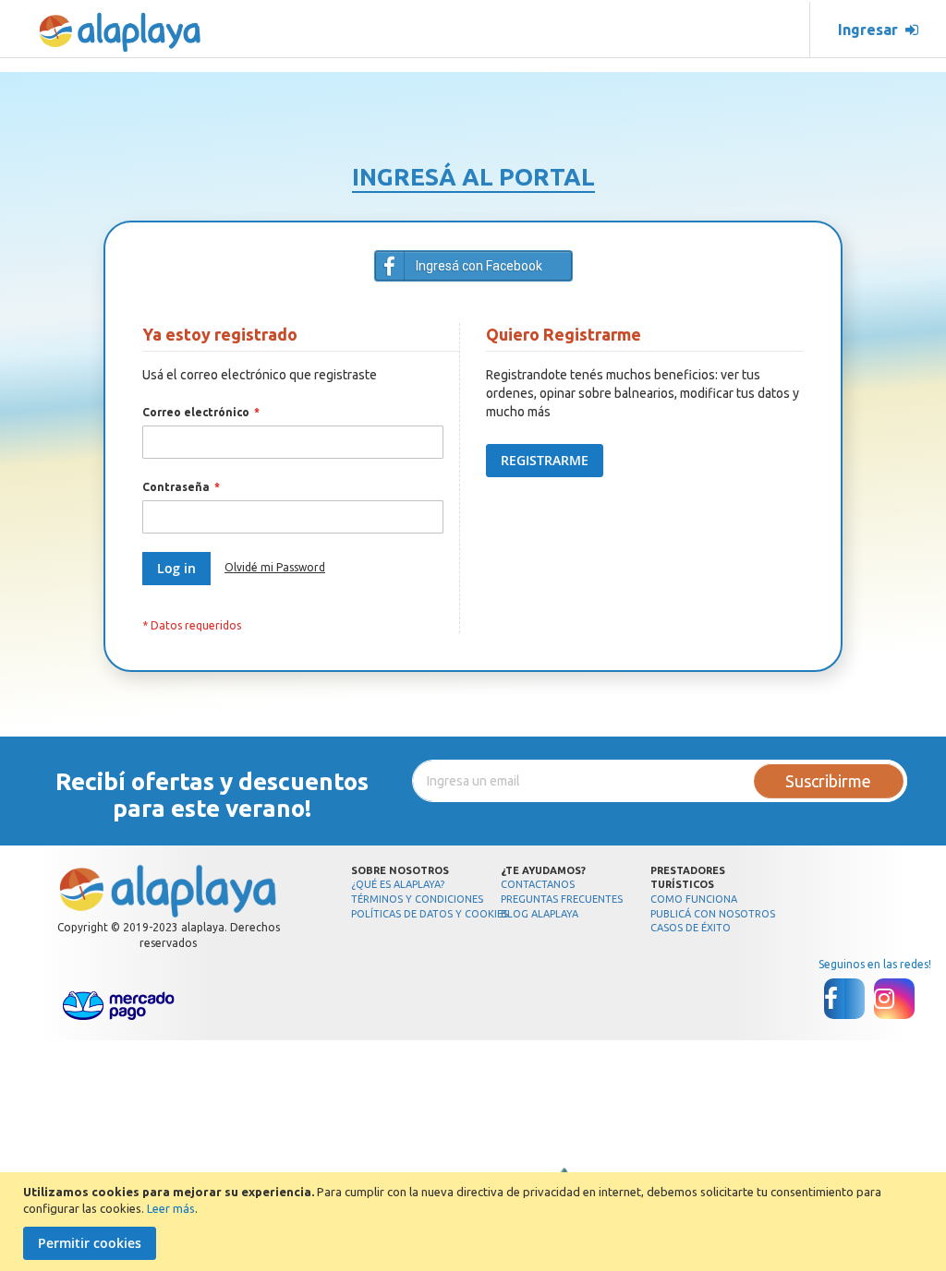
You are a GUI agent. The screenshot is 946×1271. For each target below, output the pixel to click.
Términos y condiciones (417, 899)
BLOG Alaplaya (539, 913)
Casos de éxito (690, 927)
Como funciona (693, 899)
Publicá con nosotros (712, 913)
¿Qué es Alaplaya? (397, 884)
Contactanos (538, 884)
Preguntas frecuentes (562, 899)
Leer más (171, 1208)
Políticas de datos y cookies (429, 913)
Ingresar (871, 29)
